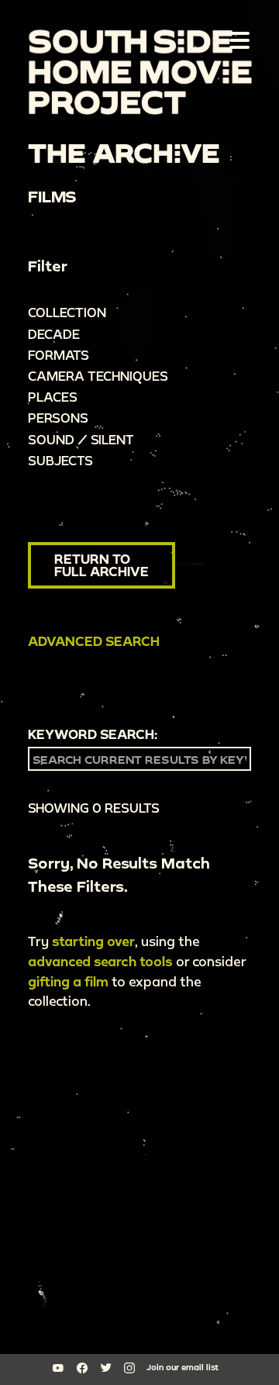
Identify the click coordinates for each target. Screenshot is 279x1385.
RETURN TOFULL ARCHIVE (101, 565)
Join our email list (182, 1367)
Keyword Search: (92, 734)
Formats (58, 354)
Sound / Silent (81, 439)
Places (53, 396)
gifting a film (68, 981)
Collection (67, 312)
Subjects (60, 460)
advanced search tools (100, 961)
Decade (54, 333)
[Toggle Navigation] (236, 39)
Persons (58, 417)
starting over (93, 941)
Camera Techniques (98, 375)
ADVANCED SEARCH (94, 641)
